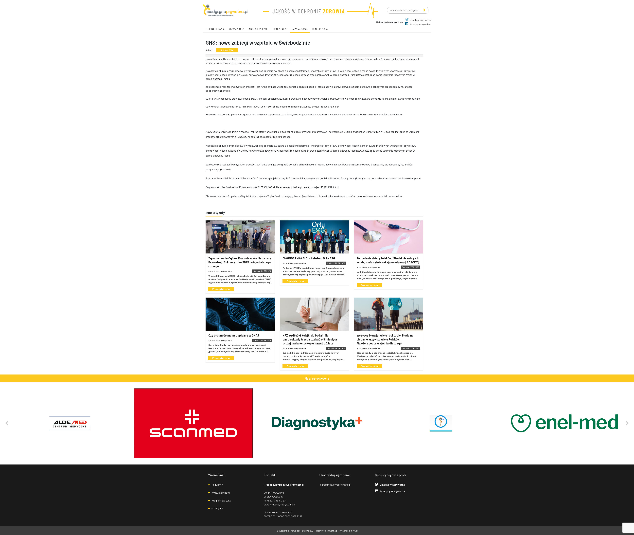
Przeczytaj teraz (221, 288)
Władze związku (220, 492)
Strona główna (215, 29)
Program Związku (221, 500)
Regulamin (217, 484)
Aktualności (299, 29)
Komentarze (280, 29)
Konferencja (320, 29)
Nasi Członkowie (258, 29)
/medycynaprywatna (420, 19)
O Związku (217, 508)
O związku (235, 29)
